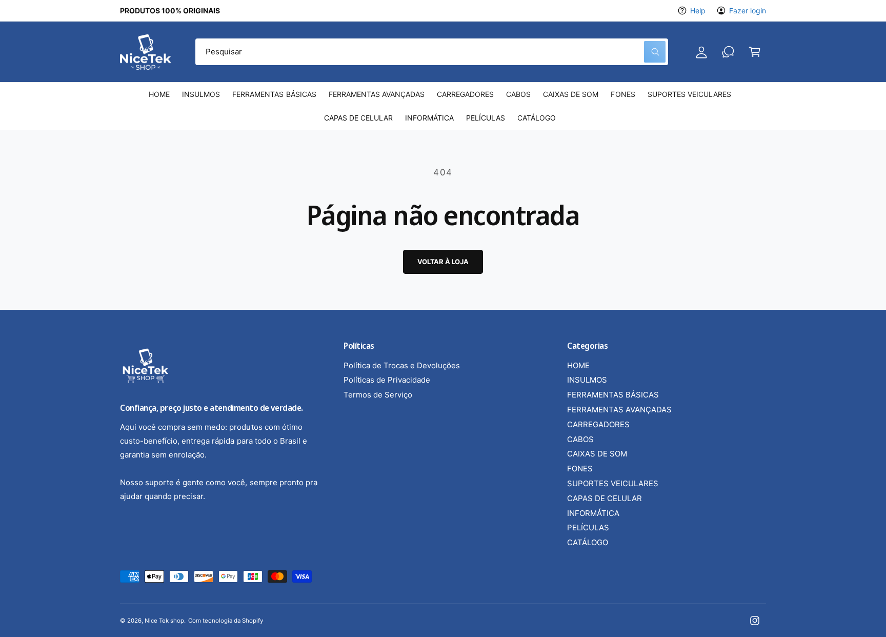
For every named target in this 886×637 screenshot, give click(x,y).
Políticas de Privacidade (387, 380)
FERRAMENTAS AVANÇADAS (619, 409)
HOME (578, 365)
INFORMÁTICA (593, 513)
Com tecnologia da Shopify (225, 620)
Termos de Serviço (378, 395)
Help (698, 10)
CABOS (580, 439)
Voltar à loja (442, 261)
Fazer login (747, 10)
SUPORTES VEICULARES (612, 483)
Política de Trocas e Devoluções (402, 365)
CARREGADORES (598, 424)
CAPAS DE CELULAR (604, 498)
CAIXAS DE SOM (597, 454)
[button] (754, 51)
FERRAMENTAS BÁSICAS (613, 395)
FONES (580, 468)
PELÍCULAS (588, 527)
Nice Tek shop (164, 620)
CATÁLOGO (587, 542)
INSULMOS (587, 380)
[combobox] (431, 51)
